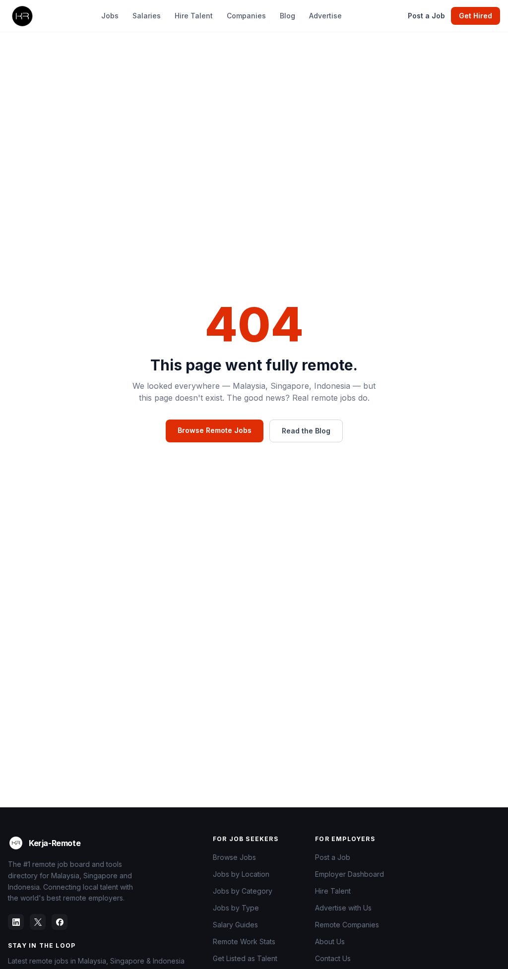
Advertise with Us (343, 908)
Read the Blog (306, 430)
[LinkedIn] (16, 922)
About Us (330, 941)
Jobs (110, 15)
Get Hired (475, 15)
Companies (246, 15)
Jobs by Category (242, 891)
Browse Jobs (234, 857)
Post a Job (426, 15)
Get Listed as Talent (245, 958)
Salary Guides (235, 924)
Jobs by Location (241, 874)
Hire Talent (194, 15)
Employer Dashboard (349, 874)
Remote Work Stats (244, 941)
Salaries (146, 15)
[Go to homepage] (22, 16)
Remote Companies (347, 924)
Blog (287, 15)
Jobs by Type (236, 908)
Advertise (325, 15)
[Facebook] (59, 922)
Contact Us (333, 958)
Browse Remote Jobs (215, 430)
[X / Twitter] (38, 922)
